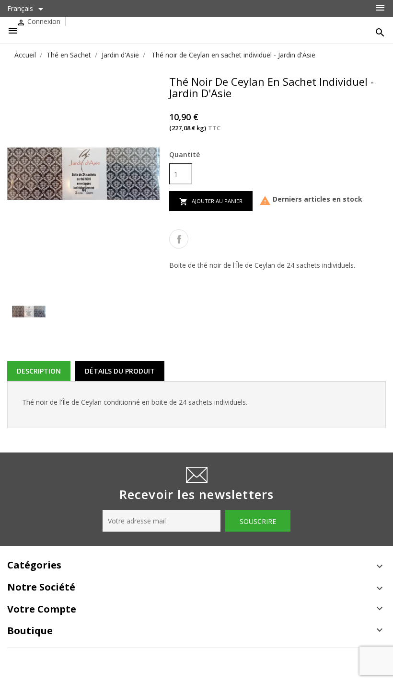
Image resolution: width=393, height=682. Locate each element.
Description (39, 370)
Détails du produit (120, 370)
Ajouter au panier (211, 201)
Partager (179, 239)
